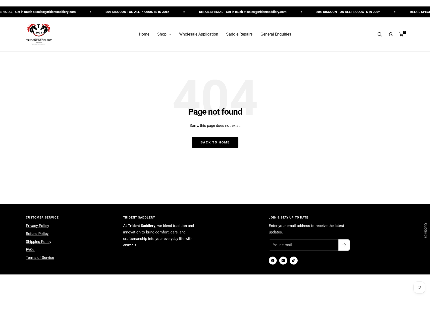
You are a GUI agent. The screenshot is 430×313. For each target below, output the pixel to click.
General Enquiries (276, 34)
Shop (162, 34)
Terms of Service (40, 257)
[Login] (390, 34)
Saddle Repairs (239, 34)
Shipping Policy (38, 241)
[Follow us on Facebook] (273, 261)
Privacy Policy (37, 226)
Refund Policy (37, 233)
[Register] (344, 245)
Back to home (215, 142)
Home (144, 34)
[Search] (379, 34)
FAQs (30, 249)
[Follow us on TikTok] (294, 261)
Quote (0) (426, 230)
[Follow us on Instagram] (283, 261)
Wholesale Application (198, 34)
